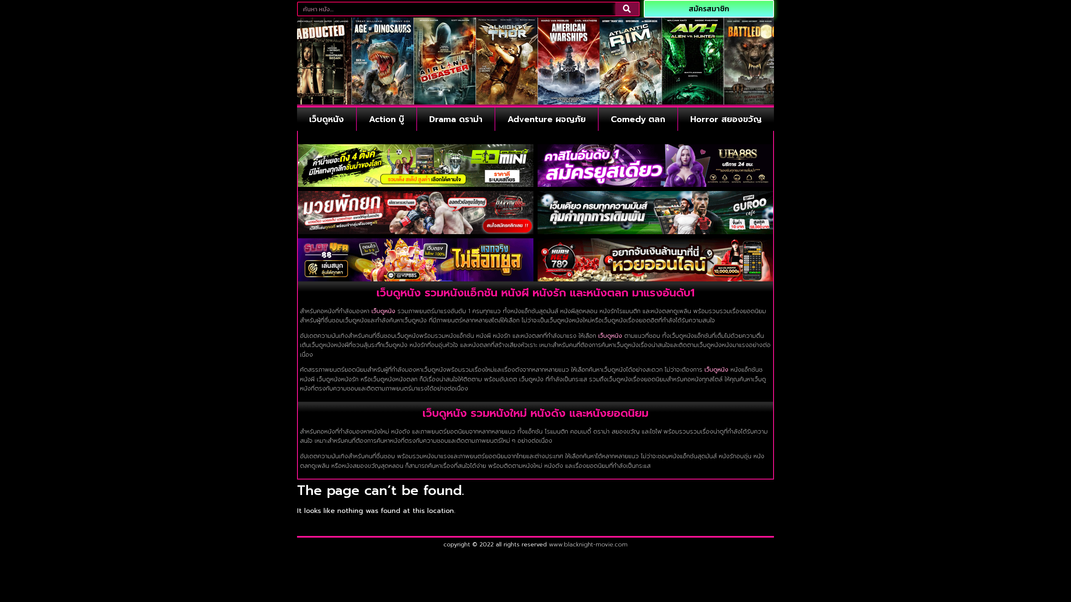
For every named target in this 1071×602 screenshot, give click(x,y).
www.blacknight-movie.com (588, 544)
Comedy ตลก (638, 119)
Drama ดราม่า (455, 119)
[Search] (627, 9)
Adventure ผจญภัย (546, 119)
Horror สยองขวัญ (726, 119)
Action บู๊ (386, 119)
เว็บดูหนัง (326, 119)
